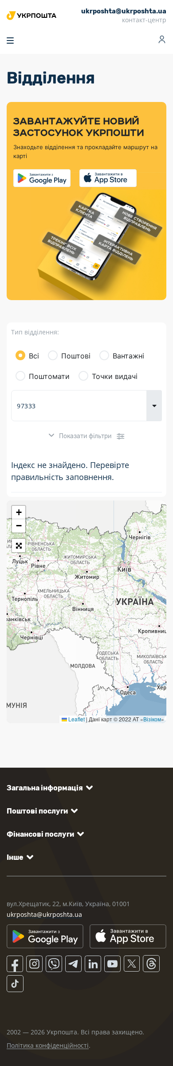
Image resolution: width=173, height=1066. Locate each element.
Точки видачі (115, 376)
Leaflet (76, 719)
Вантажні (128, 355)
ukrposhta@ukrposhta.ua (44, 914)
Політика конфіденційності (48, 1045)
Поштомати (49, 376)
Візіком (152, 719)
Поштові (75, 355)
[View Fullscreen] (18, 545)
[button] (18, 512)
